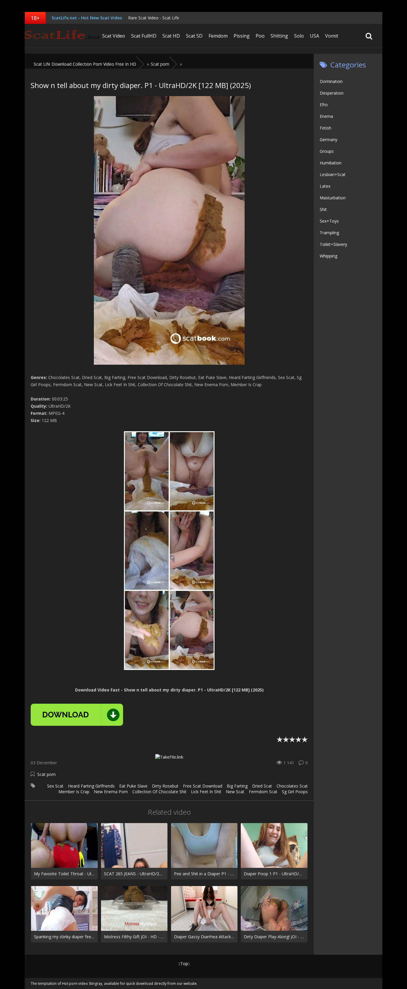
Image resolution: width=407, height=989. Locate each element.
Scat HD (171, 36)
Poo (260, 36)
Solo (299, 36)
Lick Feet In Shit (206, 791)
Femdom (218, 36)
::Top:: (184, 963)
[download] (77, 715)
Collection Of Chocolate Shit (159, 791)
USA (314, 36)
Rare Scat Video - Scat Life (153, 18)
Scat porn (46, 774)
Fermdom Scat (263, 791)
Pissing (242, 36)
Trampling (329, 232)
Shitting (279, 36)
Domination (331, 81)
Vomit (331, 36)
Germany (328, 139)
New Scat (235, 791)
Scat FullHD (143, 36)
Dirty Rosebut (165, 786)
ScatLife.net (62, 36)
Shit (323, 209)
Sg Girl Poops (295, 791)
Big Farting (237, 786)
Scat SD (194, 36)
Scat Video (113, 36)
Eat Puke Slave (133, 786)
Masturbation (333, 198)
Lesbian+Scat (333, 174)
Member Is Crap (73, 791)
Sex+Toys (329, 221)
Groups (327, 151)
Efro (324, 104)
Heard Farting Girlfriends (91, 786)
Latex (325, 186)
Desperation (332, 93)
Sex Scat (55, 786)
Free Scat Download (202, 786)
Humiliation (330, 163)
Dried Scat (262, 786)
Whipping (328, 256)
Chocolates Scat (292, 786)
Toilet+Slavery (333, 244)
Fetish (325, 128)
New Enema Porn (111, 791)
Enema (326, 116)
